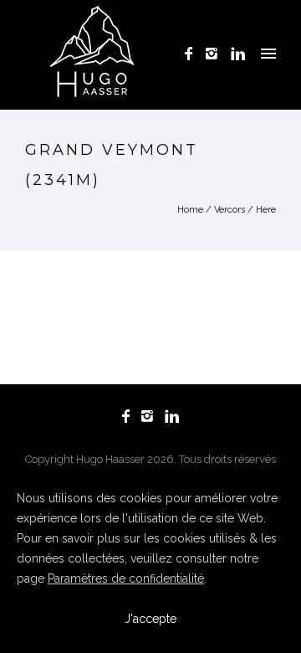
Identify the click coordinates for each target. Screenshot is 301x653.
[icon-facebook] (193, 54)
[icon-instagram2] (216, 54)
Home (190, 209)
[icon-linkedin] (238, 54)
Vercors (229, 209)
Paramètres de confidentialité (126, 578)
